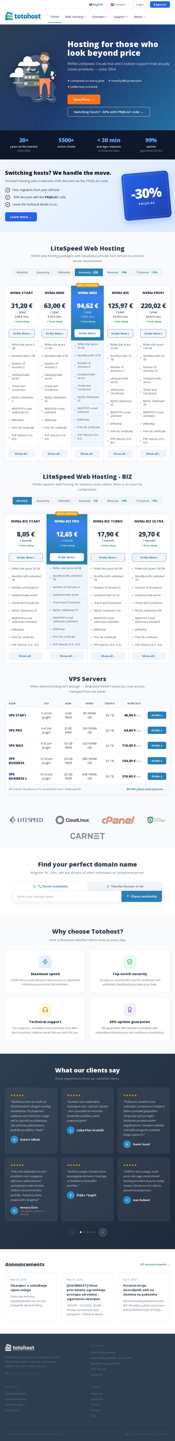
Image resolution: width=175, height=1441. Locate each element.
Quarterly (43, 272)
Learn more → (21, 217)
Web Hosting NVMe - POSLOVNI (111, 1358)
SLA (93, 1416)
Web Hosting (75, 17)
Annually (88, 272)
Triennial (146, 272)
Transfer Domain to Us (127, 886)
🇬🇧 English (96, 4)
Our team (97, 1399)
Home (55, 16)
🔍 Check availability (53, 886)
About (139, 17)
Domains (100, 17)
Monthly (22, 272)
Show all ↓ (22, 454)
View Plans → (83, 99)
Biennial (117, 272)
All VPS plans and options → (146, 789)
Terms (95, 1405)
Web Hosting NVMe (103, 1352)
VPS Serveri (98, 1369)
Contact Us (12, 1410)
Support (121, 17)
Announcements (15, 1399)
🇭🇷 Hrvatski (118, 4)
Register (160, 4)
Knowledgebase (15, 1393)
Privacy (95, 1410)
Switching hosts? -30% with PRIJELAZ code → (109, 112)
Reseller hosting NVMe (105, 1363)
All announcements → (155, 1264)
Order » (157, 715)
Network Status (15, 1405)
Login (140, 4)
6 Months (64, 272)
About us (96, 1393)
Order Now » (22, 333)
